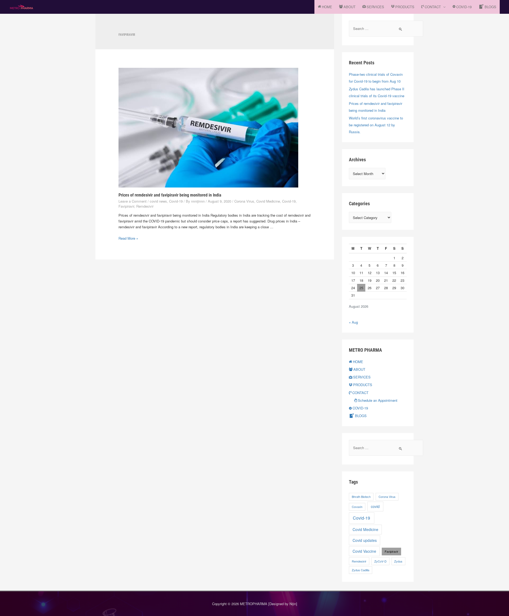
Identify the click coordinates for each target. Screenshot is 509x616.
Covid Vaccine (364, 551)
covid (375, 506)
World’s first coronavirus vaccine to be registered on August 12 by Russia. (376, 124)
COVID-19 (464, 6)
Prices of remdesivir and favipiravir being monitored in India (170, 195)
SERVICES (375, 6)
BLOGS (490, 6)
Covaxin (357, 507)
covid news (158, 201)
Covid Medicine (268, 201)
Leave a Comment (133, 201)
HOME (327, 6)
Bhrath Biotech (361, 496)
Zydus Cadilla (360, 570)
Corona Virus (244, 201)
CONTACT (433, 6)
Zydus (398, 561)
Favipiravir (126, 206)
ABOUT (350, 6)
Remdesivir (144, 206)
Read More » (128, 238)
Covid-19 (176, 201)
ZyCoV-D (380, 561)
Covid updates (365, 540)
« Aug (353, 322)
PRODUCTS (404, 6)
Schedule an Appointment (377, 400)
